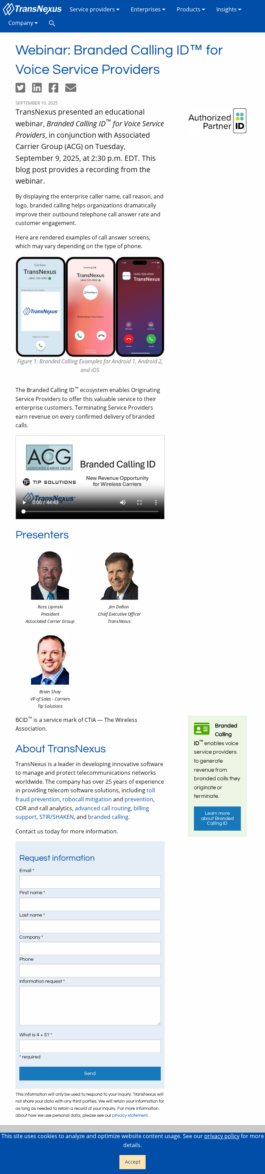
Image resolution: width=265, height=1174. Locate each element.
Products (189, 9)
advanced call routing (103, 808)
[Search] (52, 23)
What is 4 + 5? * (35, 1035)
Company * (31, 937)
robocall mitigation (87, 799)
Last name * (32, 915)
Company (21, 23)
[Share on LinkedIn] (40, 90)
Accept (132, 1161)
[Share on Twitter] (24, 90)
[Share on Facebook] (57, 90)
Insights (227, 9)
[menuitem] (33, 9)
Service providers (93, 9)
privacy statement (130, 1115)
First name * (32, 892)
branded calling (108, 817)
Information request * (42, 981)
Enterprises (146, 9)
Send (90, 1073)
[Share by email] (73, 90)
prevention (139, 799)
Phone (26, 959)
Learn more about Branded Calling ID (217, 818)
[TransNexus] (33, 9)
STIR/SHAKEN (56, 817)
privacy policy (221, 1136)
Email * (26, 870)
